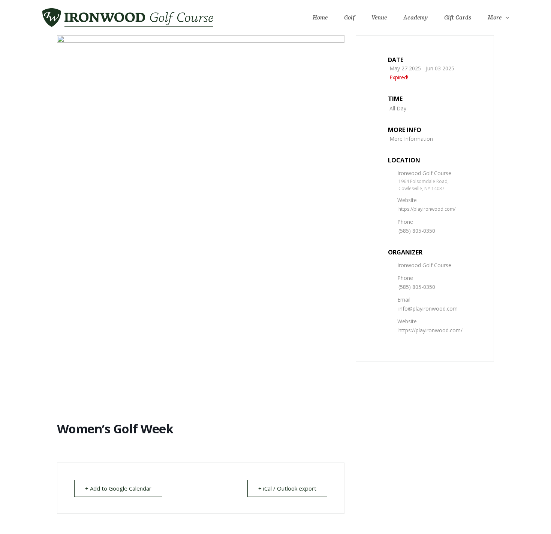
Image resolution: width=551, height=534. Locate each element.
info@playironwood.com (428, 308)
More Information (411, 138)
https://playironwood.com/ (426, 209)
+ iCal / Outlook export (287, 488)
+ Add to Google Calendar (118, 488)
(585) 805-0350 (416, 230)
